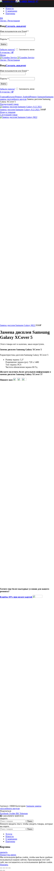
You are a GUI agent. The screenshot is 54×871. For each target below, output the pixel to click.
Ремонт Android (22, 97)
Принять (4, 865)
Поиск (29, 821)
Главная (3, 97)
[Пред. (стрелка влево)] (1, 870)
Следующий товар (8, 115)
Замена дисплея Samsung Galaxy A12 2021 (20, 109)
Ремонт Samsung (37, 97)
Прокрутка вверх (8, 855)
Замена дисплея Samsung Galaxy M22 (18, 325)
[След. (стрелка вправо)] (4, 870)
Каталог (11, 97)
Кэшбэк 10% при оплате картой (16, 597)
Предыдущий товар (9, 104)
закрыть (3, 852)
